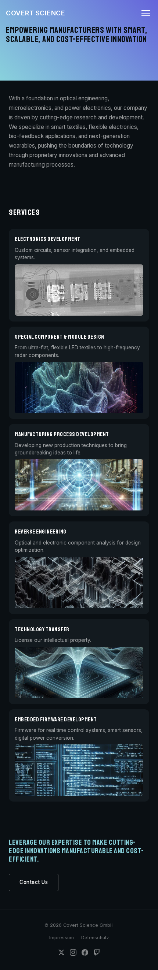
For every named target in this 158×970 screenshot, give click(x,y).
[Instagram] (73, 954)
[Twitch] (96, 954)
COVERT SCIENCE (35, 13)
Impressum (61, 937)
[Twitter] (61, 954)
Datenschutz (95, 937)
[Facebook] (85, 954)
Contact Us (33, 882)
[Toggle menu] (146, 13)
